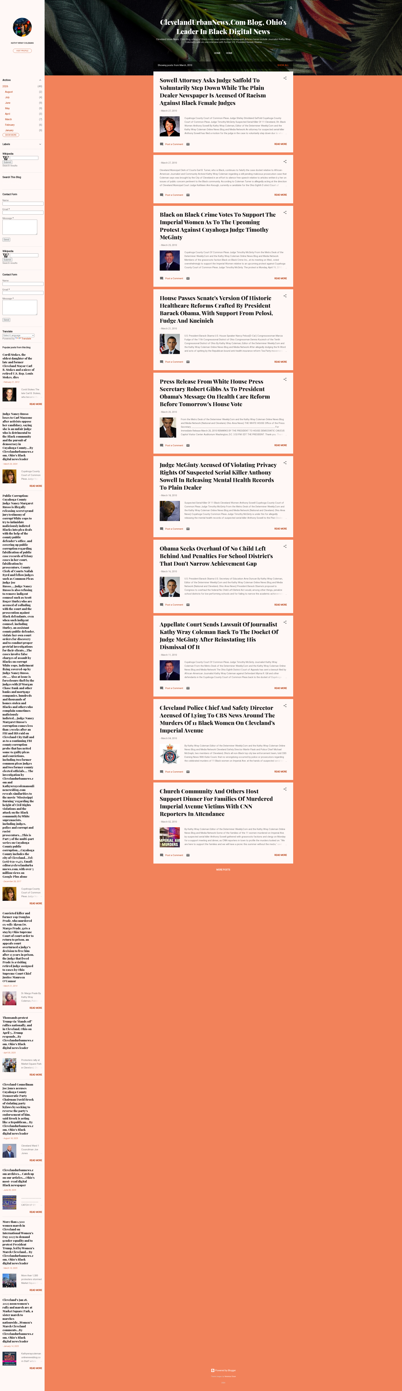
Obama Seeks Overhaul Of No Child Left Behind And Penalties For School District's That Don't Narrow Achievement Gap (216, 555)
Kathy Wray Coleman (22, 43)
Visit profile (22, 51)
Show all (283, 65)
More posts (223, 869)
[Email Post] (188, 145)
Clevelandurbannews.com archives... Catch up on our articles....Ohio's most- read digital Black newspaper (19, 1177)
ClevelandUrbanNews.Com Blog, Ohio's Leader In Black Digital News (223, 26)
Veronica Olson (230, 1376)
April (7, 113)
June (7, 102)
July (7, 97)
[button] (285, 78)
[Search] (291, 8)
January (9, 130)
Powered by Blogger (225, 1370)
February (10, 124)
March (8, 119)
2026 (5, 86)
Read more (280, 144)
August (9, 91)
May (7, 108)
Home (217, 53)
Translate (26, 338)
